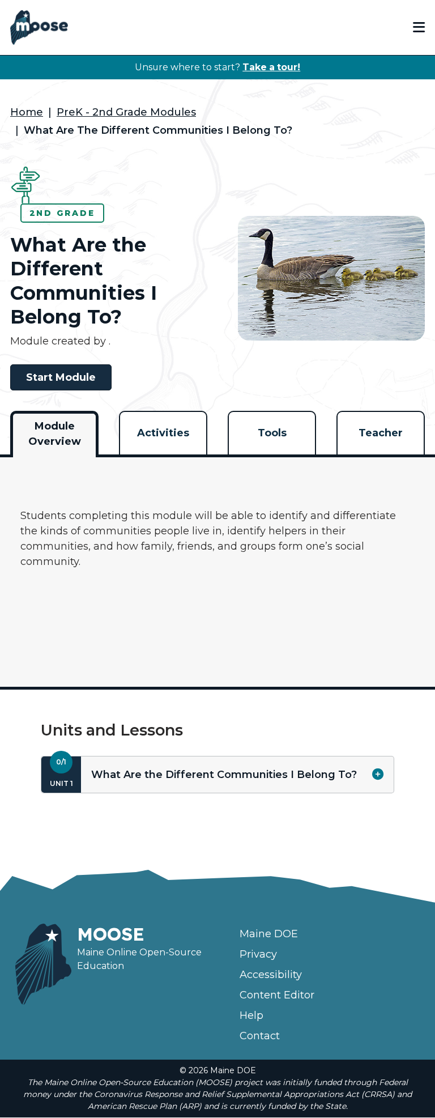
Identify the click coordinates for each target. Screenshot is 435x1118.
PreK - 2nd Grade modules (126, 112)
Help (251, 1015)
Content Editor (277, 995)
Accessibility (271, 974)
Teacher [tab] (381, 433)
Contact (260, 1036)
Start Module (61, 377)
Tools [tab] (272, 433)
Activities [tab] (163, 433)
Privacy (258, 954)
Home (26, 112)
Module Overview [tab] (54, 434)
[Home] (39, 27)
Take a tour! (271, 67)
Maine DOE (269, 934)
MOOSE (110, 934)
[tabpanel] (217, 564)
